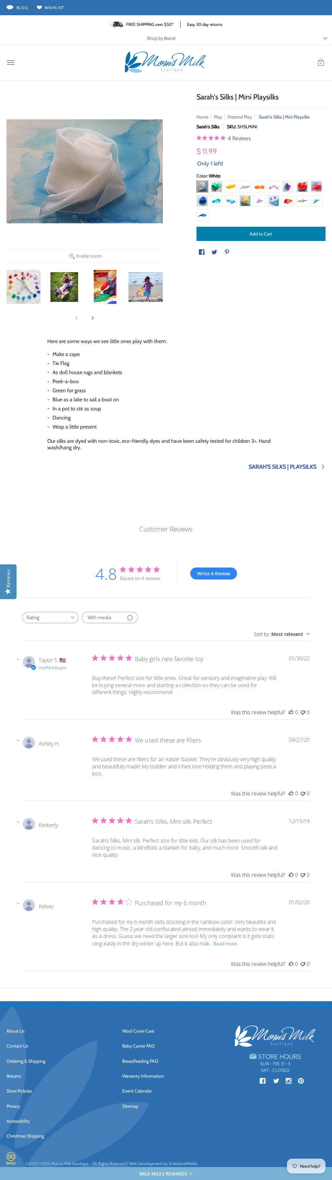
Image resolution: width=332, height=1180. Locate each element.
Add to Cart (261, 234)
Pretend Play (240, 117)
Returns (13, 1076)
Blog (22, 7)
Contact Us (17, 1046)
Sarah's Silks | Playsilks (282, 467)
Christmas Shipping (25, 1136)
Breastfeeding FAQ (140, 1061)
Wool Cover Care (138, 1031)
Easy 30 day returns (204, 24)
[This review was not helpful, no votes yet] (303, 712)
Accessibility (18, 1121)
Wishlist (54, 7)
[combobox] (50, 617)
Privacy (13, 1106)
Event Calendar (137, 1091)
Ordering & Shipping (25, 1061)
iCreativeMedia (183, 1163)
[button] (166, 1173)
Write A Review (213, 573)
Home (202, 117)
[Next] (92, 318)
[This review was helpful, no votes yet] (291, 712)
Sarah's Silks (207, 127)
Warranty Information (143, 1076)
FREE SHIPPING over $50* (150, 24)
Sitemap (130, 1106)
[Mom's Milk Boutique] (165, 62)
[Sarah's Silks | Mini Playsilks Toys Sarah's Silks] (23, 287)
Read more (225, 944)
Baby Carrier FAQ (138, 1046)
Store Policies (19, 1091)
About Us (15, 1031)
